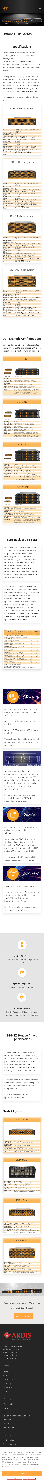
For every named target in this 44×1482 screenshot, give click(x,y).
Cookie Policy (8, 1440)
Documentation (9, 1379)
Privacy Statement (29, 1479)
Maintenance (8, 1419)
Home (5, 1372)
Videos (6, 1412)
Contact (6, 1391)
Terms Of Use (8, 1427)
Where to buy (9, 1404)
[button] (40, 9)
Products (6, 1375)
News (5, 1408)
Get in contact (23, 1316)
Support (6, 1423)
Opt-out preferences (14, 1479)
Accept (22, 1473)
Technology (8, 1387)
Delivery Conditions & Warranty (16, 1416)
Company (7, 1383)
